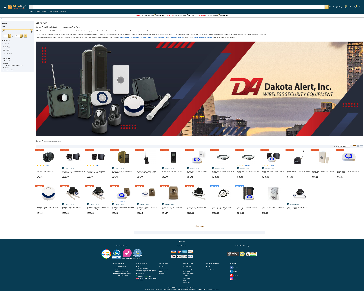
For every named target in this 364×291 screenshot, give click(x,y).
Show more (199, 226)
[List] (361, 146)
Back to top (182, 241)
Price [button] (3, 26)
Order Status (162, 273)
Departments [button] (6, 58)
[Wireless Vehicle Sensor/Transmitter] (198, 193)
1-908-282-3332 (122, 269)
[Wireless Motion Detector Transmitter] (173, 193)
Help (330, 7)
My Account (162, 271)
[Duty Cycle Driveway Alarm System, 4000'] (73, 157)
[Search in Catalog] (327, 7)
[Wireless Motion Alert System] (123, 193)
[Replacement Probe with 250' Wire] (223, 157)
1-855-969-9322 (122, 266)
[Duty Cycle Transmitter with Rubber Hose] (98, 157)
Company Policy (210, 269)
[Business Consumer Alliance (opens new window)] (116, 254)
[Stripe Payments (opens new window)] (233, 254)
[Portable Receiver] (173, 157)
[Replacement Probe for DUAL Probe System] (223, 193)
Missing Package (186, 271)
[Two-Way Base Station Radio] (298, 157)
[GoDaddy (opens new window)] (251, 254)
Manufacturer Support (188, 273)
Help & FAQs (186, 276)
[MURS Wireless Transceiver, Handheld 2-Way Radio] (148, 157)
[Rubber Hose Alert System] (273, 157)
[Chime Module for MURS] (273, 193)
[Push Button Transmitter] (198, 157)
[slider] (4, 30)
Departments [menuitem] (41, 11)
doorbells (209, 37)
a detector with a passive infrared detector (155, 37)
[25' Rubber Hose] (48, 157)
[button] (10, 35)
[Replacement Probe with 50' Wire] (248, 157)
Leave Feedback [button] (186, 282)
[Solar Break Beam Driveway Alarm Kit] (248, 193)
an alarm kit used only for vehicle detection (130, 37)
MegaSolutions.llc (192, 287)
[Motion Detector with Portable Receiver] (123, 157)
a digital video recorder (176, 37)
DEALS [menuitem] (31, 11)
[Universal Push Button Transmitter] (323, 157)
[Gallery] (358, 146)
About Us (208, 266)
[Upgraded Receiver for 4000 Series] (348, 157)
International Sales (163, 269)
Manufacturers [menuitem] (54, 11)
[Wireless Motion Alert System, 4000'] (148, 193)
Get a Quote (162, 266)
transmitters (197, 37)
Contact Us (185, 280)
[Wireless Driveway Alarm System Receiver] (48, 193)
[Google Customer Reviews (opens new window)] (106, 254)
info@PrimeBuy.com (123, 271)
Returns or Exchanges (188, 269)
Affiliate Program (187, 278)
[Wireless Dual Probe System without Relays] (98, 193)
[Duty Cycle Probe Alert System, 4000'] (298, 193)
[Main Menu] (5, 7)
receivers (203, 37)
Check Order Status (187, 266)
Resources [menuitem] (63, 11)
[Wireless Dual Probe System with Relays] (73, 193)
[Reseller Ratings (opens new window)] (127, 254)
